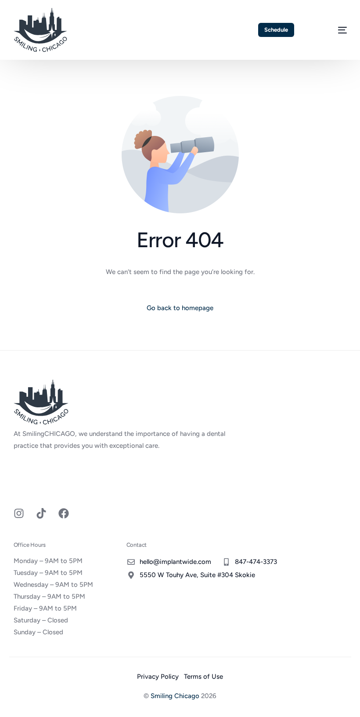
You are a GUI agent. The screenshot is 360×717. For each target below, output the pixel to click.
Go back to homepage (180, 308)
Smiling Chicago (175, 696)
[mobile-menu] (332, 30)
